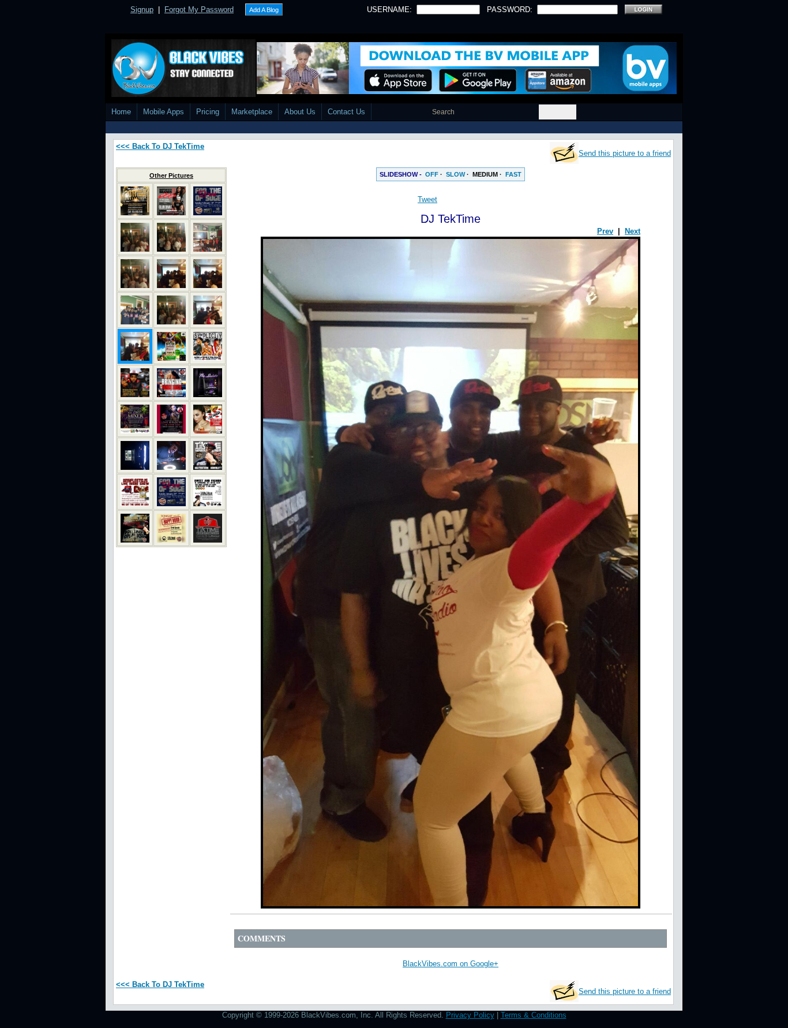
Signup (141, 9)
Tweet (427, 199)
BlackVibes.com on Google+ (450, 963)
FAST (513, 174)
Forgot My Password (199, 9)
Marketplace (251, 111)
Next (632, 231)
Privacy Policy (470, 1015)
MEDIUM (485, 174)
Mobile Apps (163, 111)
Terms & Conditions (533, 1015)
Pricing (207, 111)
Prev (605, 231)
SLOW (455, 174)
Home (121, 111)
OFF (431, 174)
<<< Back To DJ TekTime (160, 146)
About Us (300, 111)
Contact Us (346, 111)
